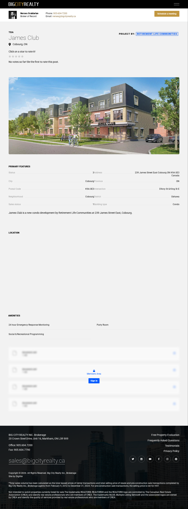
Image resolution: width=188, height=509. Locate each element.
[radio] (10, 56)
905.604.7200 (24, 445)
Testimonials (172, 445)
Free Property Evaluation (165, 434)
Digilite (19, 476)
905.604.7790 (22, 449)
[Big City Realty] (24, 4)
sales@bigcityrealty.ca (37, 460)
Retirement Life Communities (157, 34)
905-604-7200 (60, 13)
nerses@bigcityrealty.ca (64, 16)
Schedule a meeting (166, 13)
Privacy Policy (171, 451)
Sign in (94, 381)
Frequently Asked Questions (163, 440)
